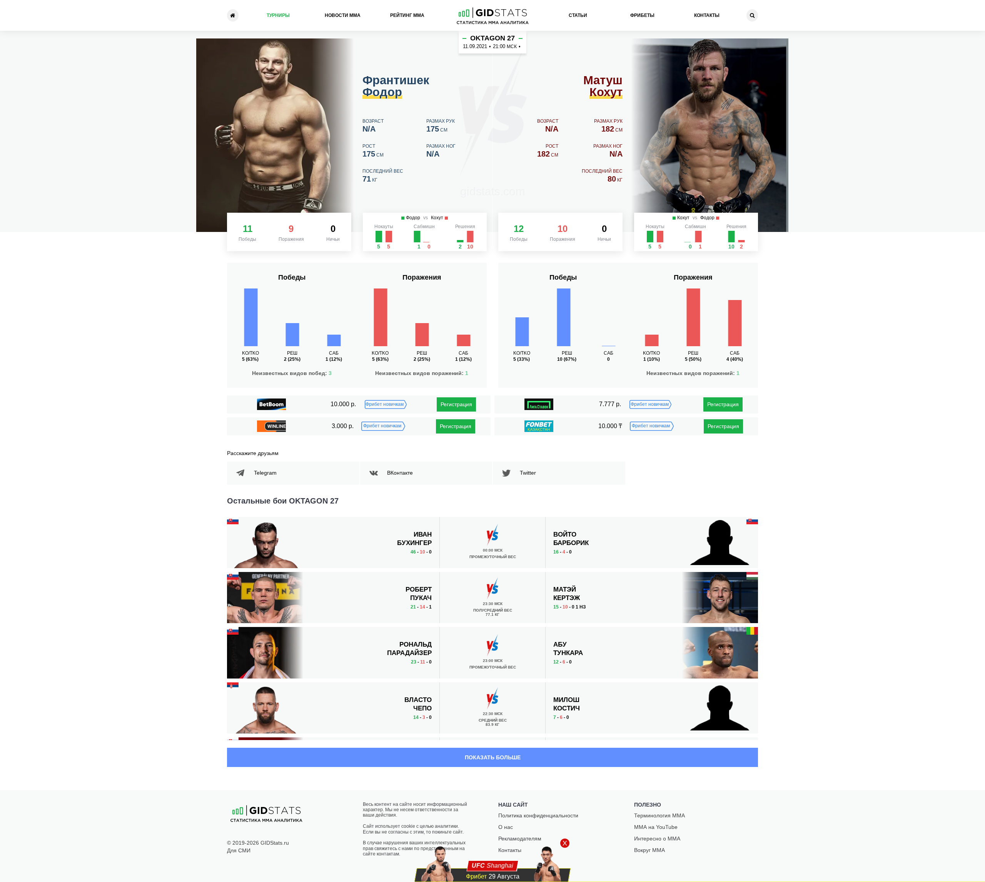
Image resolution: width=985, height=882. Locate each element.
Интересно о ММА (657, 838)
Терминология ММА (659, 815)
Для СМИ (238, 850)
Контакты (707, 15)
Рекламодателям (519, 838)
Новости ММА (343, 15)
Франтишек (395, 86)
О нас (505, 827)
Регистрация (456, 404)
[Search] (752, 15)
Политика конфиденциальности (538, 815)
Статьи (578, 15)
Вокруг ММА (649, 850)
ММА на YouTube (656, 827)
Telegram (265, 473)
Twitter (528, 473)
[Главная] (233, 15)
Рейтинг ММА (407, 15)
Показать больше (493, 757)
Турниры (278, 15)
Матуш (603, 86)
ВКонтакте (400, 473)
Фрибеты (642, 15)
